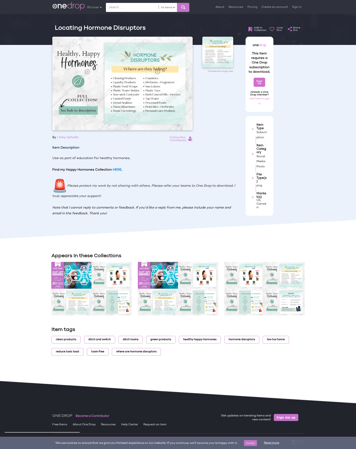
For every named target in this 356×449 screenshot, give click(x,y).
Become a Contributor (92, 416)
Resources (235, 7)
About (219, 7)
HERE (117, 169)
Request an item (155, 424)
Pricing (252, 7)
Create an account (274, 7)
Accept (250, 442)
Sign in (297, 7)
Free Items (59, 424)
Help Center (129, 424)
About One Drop (84, 424)
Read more (271, 443)
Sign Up (259, 82)
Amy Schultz (69, 137)
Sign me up (286, 417)
